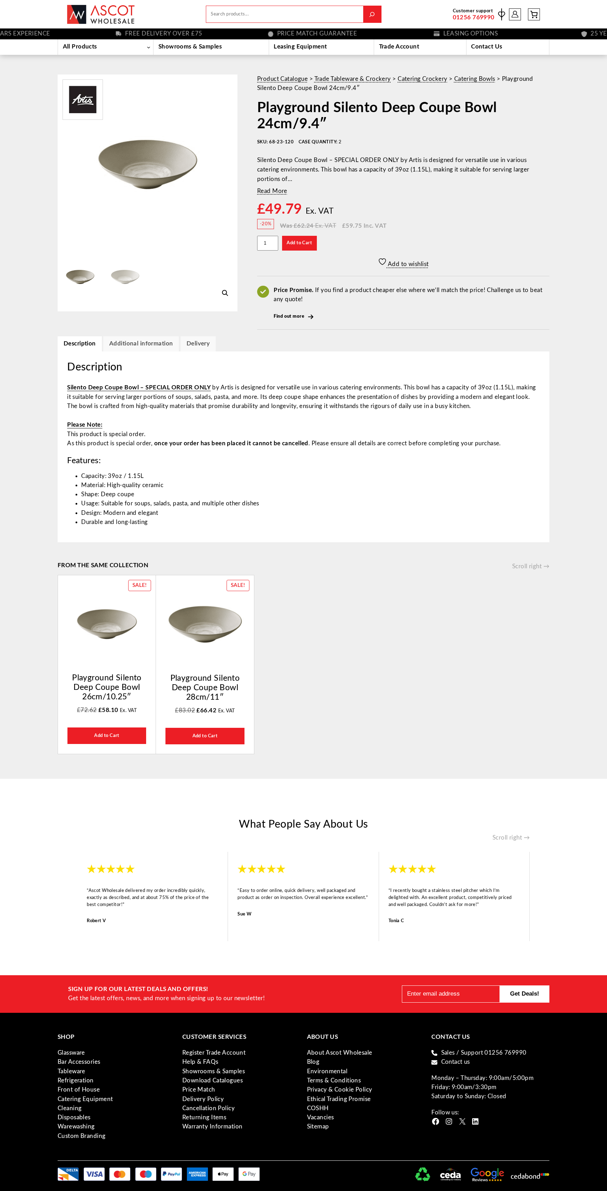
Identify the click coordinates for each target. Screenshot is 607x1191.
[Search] (372, 14)
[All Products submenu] (148, 47)
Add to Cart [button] (106, 735)
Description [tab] (80, 344)
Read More (272, 191)
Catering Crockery (422, 79)
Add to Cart (299, 243)
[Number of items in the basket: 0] (534, 14)
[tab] (198, 343)
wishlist (501, 14)
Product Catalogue (282, 79)
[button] (225, 293)
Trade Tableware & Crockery (352, 79)
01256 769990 (474, 17)
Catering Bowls (474, 79)
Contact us (455, 1062)
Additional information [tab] (141, 344)
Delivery (198, 344)
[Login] (515, 14)
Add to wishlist (408, 264)
